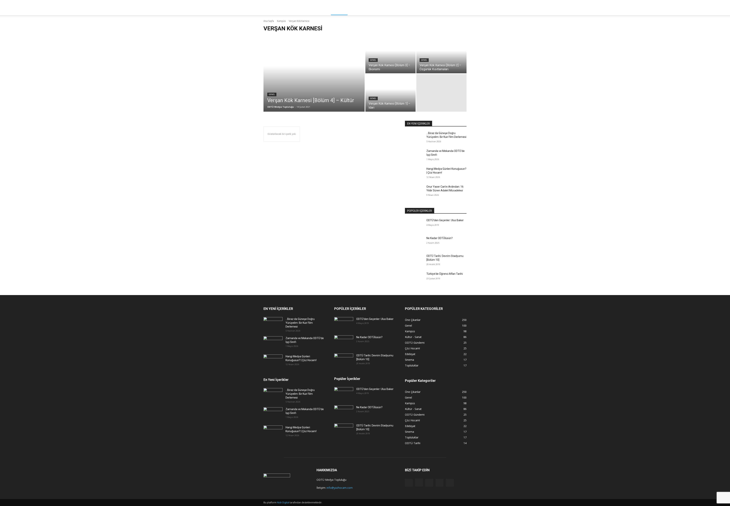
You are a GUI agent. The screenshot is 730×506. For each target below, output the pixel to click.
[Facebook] (409, 482)
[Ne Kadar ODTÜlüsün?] (414, 242)
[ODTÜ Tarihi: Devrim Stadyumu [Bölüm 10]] (414, 260)
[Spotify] (429, 482)
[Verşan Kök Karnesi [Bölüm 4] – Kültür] (314, 74)
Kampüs (339, 7)
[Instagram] (419, 482)
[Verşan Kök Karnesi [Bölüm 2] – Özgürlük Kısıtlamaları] (441, 54)
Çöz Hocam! (443, 7)
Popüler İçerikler (347, 379)
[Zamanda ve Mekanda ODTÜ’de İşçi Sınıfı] (414, 155)
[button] (462, 8)
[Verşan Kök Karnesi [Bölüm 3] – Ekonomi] (390, 54)
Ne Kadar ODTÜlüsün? (439, 238)
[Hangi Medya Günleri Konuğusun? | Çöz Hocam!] (414, 173)
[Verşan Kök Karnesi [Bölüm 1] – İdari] (390, 93)
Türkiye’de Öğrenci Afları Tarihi (444, 273)
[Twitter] (439, 482)
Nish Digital (283, 502)
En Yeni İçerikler (276, 380)
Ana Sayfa (268, 21)
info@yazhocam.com (340, 487)
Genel (272, 94)
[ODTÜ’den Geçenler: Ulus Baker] (414, 225)
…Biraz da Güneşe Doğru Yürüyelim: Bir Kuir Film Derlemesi (300, 322)
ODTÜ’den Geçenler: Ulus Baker (445, 220)
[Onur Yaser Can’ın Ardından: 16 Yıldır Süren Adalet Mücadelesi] (414, 191)
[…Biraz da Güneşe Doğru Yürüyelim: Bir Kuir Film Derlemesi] (414, 137)
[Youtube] (450, 482)
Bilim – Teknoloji (391, 7)
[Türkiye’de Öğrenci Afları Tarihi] (414, 278)
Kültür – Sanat (361, 7)
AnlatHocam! (419, 7)
